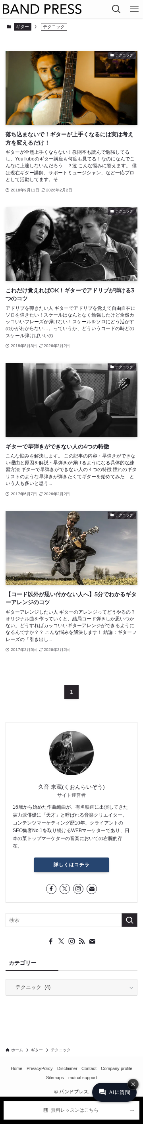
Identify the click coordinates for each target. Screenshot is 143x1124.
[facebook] (51, 889)
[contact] (92, 889)
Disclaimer (67, 1068)
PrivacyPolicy (40, 1068)
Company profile (116, 1068)
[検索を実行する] (129, 920)
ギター (22, 26)
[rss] (82, 941)
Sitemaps (55, 1077)
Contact (89, 1068)
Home (16, 1068)
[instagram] (78, 889)
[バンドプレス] (42, 9)
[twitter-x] (65, 889)
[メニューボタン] (134, 9)
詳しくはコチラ (72, 864)
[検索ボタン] (116, 9)
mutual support (82, 1077)
